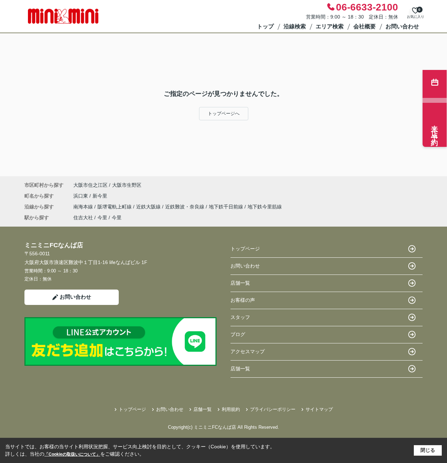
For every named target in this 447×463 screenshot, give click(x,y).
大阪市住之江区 (90, 185)
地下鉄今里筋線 (265, 206)
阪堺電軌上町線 (115, 206)
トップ (265, 26)
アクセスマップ (247, 351)
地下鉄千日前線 (226, 206)
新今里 (100, 196)
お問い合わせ (402, 26)
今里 (102, 217)
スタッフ (240, 317)
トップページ (245, 248)
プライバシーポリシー (272, 409)
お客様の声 (242, 300)
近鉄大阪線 (149, 206)
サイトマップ (319, 409)
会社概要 (364, 26)
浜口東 (81, 196)
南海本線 (83, 206)
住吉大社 (83, 217)
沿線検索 (295, 26)
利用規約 (231, 409)
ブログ (237, 334)
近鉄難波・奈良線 (185, 206)
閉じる (427, 450)
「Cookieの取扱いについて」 (72, 454)
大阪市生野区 (126, 185)
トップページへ (224, 113)
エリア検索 (330, 26)
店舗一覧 (240, 283)
